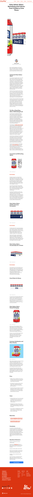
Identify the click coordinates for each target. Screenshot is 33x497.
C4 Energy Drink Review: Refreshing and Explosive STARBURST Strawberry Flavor (16, 418)
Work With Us (23, 475)
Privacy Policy (28, 474)
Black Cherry (16, 444)
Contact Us (23, 473)
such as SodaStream (15, 144)
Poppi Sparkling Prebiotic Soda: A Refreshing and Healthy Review (15, 421)
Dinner (19, 474)
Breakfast (19, 472)
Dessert (19, 475)
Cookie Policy (28, 475)
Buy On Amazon (12, 174)
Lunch (19, 473)
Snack (19, 476)
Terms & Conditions (28, 473)
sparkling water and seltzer (19, 124)
